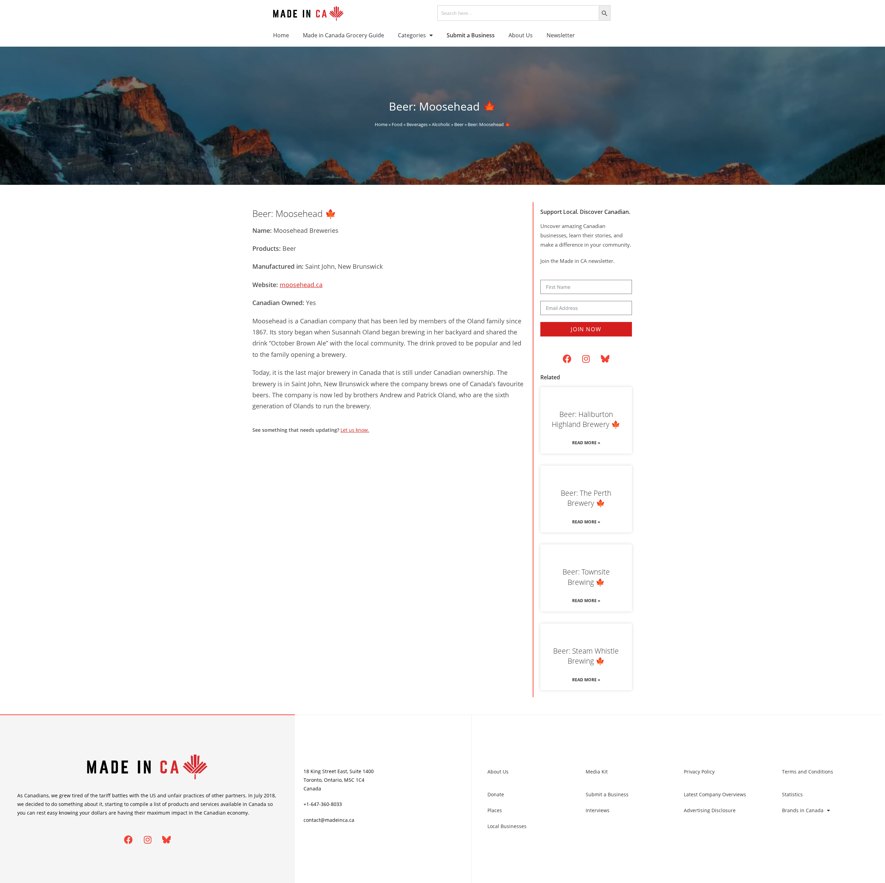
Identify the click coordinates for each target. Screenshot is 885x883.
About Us (521, 35)
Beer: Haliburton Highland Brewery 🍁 (586, 419)
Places (494, 810)
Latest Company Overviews (715, 794)
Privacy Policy (699, 771)
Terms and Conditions (807, 771)
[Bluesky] (605, 359)
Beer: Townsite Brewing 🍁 (586, 577)
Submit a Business (607, 794)
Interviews (597, 810)
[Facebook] (567, 359)
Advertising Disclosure (710, 810)
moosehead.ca (301, 285)
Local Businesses (507, 826)
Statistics (792, 794)
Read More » (586, 443)
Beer (459, 124)
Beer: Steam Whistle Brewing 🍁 (586, 656)
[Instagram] (586, 359)
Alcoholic (441, 124)
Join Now (586, 329)
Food (397, 124)
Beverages (417, 124)
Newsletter (561, 35)
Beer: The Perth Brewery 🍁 (586, 498)
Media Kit (597, 771)
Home (281, 35)
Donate (495, 794)
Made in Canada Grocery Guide (343, 35)
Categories (412, 35)
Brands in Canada (802, 810)
